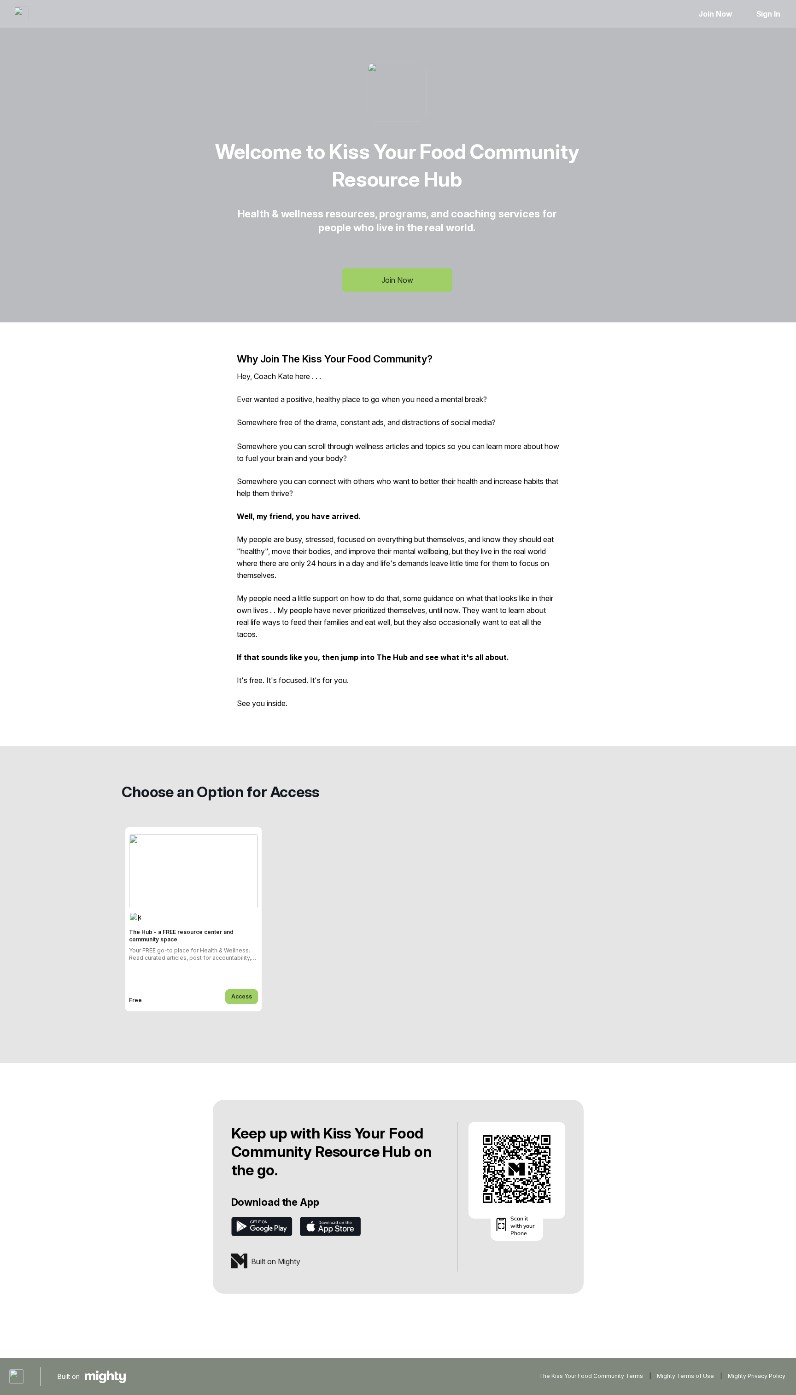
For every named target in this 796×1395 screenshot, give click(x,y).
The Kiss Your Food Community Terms (591, 1375)
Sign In (768, 13)
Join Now (715, 13)
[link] (193, 919)
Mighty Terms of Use (685, 1375)
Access (241, 996)
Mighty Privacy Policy (756, 1375)
